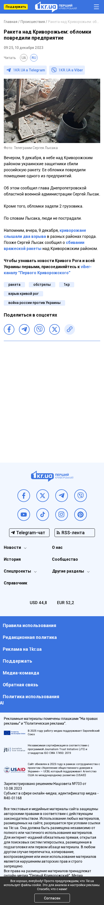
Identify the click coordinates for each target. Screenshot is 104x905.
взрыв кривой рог (23, 294)
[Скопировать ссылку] (69, 329)
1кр (67, 284)
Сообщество (65, 559)
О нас (57, 547)
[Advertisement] (52, 398)
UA (23, 58)
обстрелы (42, 284)
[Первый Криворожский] (56, 7)
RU (34, 58)
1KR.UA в (29, 70)
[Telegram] (24, 329)
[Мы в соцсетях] (23, 495)
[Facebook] (9, 329)
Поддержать (16, 7)
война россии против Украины (34, 303)
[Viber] (39, 329)
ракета (14, 284)
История (12, 559)
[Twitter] (54, 329)
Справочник (15, 583)
